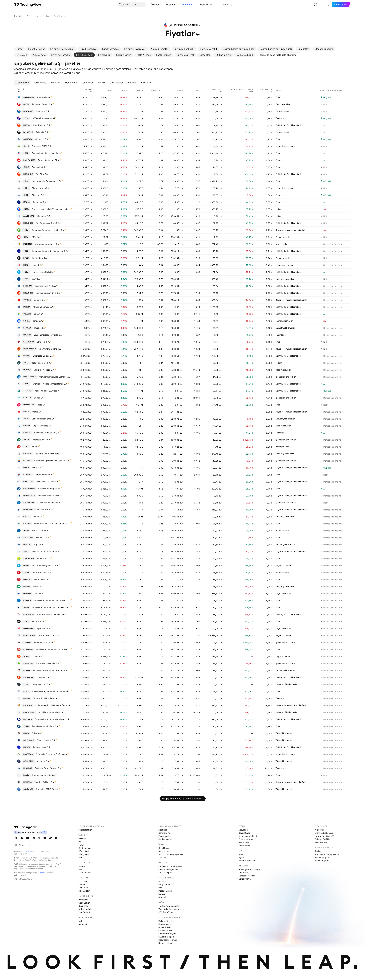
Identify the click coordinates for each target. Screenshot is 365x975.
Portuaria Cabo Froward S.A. (48, 768)
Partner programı (322, 857)
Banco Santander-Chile (48, 160)
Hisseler (82, 838)
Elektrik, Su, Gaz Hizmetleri (288, 125)
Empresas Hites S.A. (41, 530)
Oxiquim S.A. (40, 593)
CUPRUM (27, 600)
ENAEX (26, 265)
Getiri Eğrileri (84, 903)
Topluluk (171, 4)
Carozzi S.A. (39, 300)
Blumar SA (38, 398)
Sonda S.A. (38, 321)
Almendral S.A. (44, 216)
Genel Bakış (163, 848)
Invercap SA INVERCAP (46, 286)
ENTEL (26, 209)
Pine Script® (84, 912)
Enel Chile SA (42, 174)
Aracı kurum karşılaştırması (170, 854)
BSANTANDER (29, 160)
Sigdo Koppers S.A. (41, 188)
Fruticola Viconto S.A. (44, 642)
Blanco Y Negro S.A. (46, 740)
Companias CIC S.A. (41, 684)
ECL (26, 272)
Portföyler (83, 899)
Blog (160, 887)
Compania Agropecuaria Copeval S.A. (51, 460)
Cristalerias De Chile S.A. (47, 481)
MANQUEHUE (29, 712)
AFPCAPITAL (28, 558)
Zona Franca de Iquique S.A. (45, 726)
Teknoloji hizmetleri (284, 321)
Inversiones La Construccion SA (46, 181)
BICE (26, 195)
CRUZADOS (28, 789)
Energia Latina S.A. (42, 747)
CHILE (26, 167)
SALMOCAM (28, 502)
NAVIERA (27, 335)
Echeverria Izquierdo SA (43, 418)
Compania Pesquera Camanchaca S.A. (55, 377)
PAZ (26, 621)
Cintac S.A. (38, 516)
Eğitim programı (322, 860)
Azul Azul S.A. (42, 761)
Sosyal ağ (243, 830)
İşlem (241, 854)
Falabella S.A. (42, 132)
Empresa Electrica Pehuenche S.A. (53, 614)
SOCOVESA (28, 537)
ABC (26, 447)
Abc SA (35, 446)
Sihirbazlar (243, 872)
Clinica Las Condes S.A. (49, 635)
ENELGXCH (28, 223)
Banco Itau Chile (40, 202)
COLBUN (27, 314)
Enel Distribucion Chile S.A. (48, 293)
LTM (26, 118)
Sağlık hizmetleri (283, 565)
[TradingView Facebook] (22, 838)
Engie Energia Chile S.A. (43, 272)
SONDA (26, 321)
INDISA (26, 565)
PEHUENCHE (28, 614)
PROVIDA (27, 523)
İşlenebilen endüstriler (285, 146)
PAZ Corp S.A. (38, 621)
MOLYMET (27, 244)
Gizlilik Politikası (165, 927)
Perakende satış (282, 111)
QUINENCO (28, 139)
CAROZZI (27, 300)
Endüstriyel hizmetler (285, 328)
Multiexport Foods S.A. (44, 370)
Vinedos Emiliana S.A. (44, 782)
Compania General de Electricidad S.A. (50, 251)
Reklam (318, 851)
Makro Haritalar (85, 909)
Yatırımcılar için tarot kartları (171, 909)
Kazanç (81, 884)
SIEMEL (26, 691)
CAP (26, 279)
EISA (26, 419)
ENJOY (26, 733)
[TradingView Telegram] (45, 838)
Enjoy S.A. (36, 733)
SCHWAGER (28, 677)
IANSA (26, 440)
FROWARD (27, 768)
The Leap (162, 857)
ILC (26, 181)
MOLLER (26, 670)
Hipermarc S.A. (43, 628)
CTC (26, 363)
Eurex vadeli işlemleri (168, 869)
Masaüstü (82, 924)
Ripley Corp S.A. (39, 258)
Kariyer (161, 894)
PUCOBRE (27, 454)
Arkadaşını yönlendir (248, 836)
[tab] (19, 48)
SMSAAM (27, 433)
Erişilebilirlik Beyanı (167, 933)
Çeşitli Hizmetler (282, 656)
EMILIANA (27, 782)
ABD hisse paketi (166, 872)
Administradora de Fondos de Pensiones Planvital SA (53, 649)
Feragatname (164, 924)
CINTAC (26, 516)
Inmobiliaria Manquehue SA (50, 712)
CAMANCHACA (29, 377)
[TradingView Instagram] (33, 838)
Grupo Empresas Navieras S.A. (48, 335)
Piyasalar (187, 4)
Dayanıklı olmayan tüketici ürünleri (291, 230)
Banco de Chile (39, 167)
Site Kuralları (244, 842)
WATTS (26, 412)
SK (26, 188)
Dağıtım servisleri (283, 370)
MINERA (26, 307)
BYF (80, 842)
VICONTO (27, 642)
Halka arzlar (84, 891)
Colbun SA (38, 314)
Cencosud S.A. (43, 111)
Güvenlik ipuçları (166, 936)
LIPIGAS (26, 356)
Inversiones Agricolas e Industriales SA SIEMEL (51, 691)
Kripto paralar (84, 848)
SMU (26, 237)
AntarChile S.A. (44, 97)
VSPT (26, 551)
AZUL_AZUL (28, 761)
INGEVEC (27, 544)
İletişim (278, 209)
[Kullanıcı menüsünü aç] (327, 4)
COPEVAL (27, 461)
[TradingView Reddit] (56, 838)
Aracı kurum (206, 4)
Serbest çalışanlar (247, 875)
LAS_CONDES (29, 635)
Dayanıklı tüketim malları (286, 684)
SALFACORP (28, 342)
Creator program (246, 839)
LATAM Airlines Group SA (43, 118)
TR (319, 4)
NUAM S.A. (37, 656)
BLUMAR (27, 398)
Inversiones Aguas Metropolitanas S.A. (50, 384)
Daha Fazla (226, 4)
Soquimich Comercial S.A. (48, 663)
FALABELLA (28, 132)
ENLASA (26, 747)
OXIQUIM (27, 593)
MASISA (26, 586)
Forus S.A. (36, 467)
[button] (161, 4)
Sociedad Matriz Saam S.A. (47, 432)
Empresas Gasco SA (42, 425)
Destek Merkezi (165, 891)
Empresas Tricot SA (42, 572)
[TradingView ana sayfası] (27, 5)
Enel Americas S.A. (42, 125)
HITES (26, 530)
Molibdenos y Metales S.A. (47, 244)
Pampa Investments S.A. (43, 775)
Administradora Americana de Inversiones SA (51, 607)
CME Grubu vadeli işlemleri (170, 866)
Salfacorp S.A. (43, 342)
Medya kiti (163, 897)
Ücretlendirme (165, 833)
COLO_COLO (28, 740)
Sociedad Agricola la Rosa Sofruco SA (52, 705)
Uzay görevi (164, 884)
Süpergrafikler (85, 830)
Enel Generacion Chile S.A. (48, 223)
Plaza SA (41, 404)
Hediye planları (165, 839)
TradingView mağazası (169, 906)
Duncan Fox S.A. (45, 509)
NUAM (26, 656)
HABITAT (27, 579)
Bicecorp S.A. (38, 195)
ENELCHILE (28, 174)
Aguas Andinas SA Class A (47, 391)
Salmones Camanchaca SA (49, 502)
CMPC (26, 146)
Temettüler (83, 887)
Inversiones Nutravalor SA (50, 495)
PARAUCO (27, 475)
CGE (26, 251)
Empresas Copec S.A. (42, 104)
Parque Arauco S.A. (44, 474)
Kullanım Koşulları (166, 921)
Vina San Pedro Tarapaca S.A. (46, 551)
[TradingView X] (16, 838)
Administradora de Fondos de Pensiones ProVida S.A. (52, 523)
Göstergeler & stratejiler (249, 869)
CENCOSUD (28, 111)
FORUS (26, 468)
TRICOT (26, 572)
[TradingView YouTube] (28, 838)
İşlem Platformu (322, 842)
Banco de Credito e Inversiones (46, 153)
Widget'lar (319, 830)
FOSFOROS (28, 754)
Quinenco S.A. (41, 139)
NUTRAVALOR (29, 495)
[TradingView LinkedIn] (39, 838)
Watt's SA (36, 411)
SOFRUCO (27, 705)
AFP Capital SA (44, 558)
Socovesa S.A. (42, 537)
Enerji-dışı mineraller (284, 279)
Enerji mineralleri (282, 104)
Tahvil (81, 845)
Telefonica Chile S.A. (41, 363)
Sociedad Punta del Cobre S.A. (49, 453)
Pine (80, 857)
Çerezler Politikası (166, 930)
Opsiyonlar (83, 906)
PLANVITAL (28, 649)
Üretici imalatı (281, 244)
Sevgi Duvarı (244, 833)
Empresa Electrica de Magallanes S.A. (52, 719)
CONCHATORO (29, 349)
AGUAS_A (27, 391)
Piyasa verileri (164, 836)
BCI (26, 153)
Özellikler (162, 830)
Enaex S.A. (37, 265)
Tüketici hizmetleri (283, 733)
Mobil (80, 921)
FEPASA (26, 698)
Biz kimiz (162, 881)
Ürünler (155, 4)
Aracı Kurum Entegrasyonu (327, 854)
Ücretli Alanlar (245, 879)
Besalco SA (39, 328)
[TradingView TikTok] (50, 838)
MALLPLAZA (28, 405)
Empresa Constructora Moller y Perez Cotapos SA (52, 670)
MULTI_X (27, 370)
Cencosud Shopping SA (49, 488)
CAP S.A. (36, 279)
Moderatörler (245, 845)
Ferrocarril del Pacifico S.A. (45, 698)
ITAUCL (26, 202)
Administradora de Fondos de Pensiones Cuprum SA (52, 600)
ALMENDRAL (28, 216)
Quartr (41, 873)
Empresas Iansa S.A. (41, 439)
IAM (26, 384)
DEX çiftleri (83, 854)
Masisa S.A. (38, 586)
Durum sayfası (165, 943)
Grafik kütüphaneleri (324, 833)
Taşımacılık (280, 118)
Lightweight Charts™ (324, 836)
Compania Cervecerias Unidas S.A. (48, 230)
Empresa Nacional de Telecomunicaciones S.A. (51, 209)
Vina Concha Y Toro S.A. (50, 349)
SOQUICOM (28, 663)
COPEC (26, 104)
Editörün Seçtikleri (247, 860)
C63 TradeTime (165, 912)
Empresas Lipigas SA (42, 356)
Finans (278, 97)
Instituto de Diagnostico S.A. (45, 565)
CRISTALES (28, 482)
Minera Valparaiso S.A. (43, 307)
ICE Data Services (33, 851)
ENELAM (27, 125)
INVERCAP (27, 286)
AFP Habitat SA (41, 579)
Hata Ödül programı (167, 940)
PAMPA (26, 775)
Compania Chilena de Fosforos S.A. (52, 754)
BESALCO (27, 328)
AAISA (26, 607)
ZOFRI (26, 726)
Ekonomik (82, 881)
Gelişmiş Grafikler (323, 839)
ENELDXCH (28, 293)
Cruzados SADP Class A (47, 789)
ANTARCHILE (28, 97)
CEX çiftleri (83, 851)
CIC (26, 684)
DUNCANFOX (29, 509)
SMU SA (35, 237)
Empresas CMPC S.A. (42, 146)
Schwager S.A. (43, 677)
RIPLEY (26, 258)
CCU (26, 230)
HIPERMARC (28, 628)
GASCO (26, 426)
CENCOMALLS (29, 489)
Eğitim (241, 857)
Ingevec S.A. (40, 544)
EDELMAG (27, 719)
